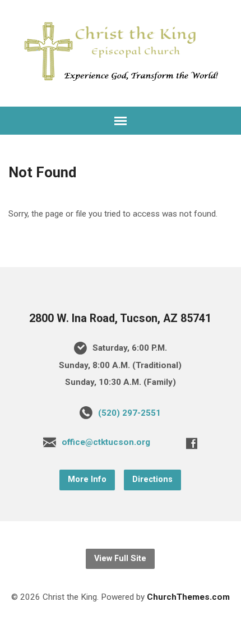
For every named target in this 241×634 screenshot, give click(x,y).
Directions (152, 479)
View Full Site (120, 558)
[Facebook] (191, 443)
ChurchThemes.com (188, 597)
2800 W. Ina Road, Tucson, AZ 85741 (120, 318)
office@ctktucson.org (106, 442)
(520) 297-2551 (129, 413)
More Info (87, 479)
